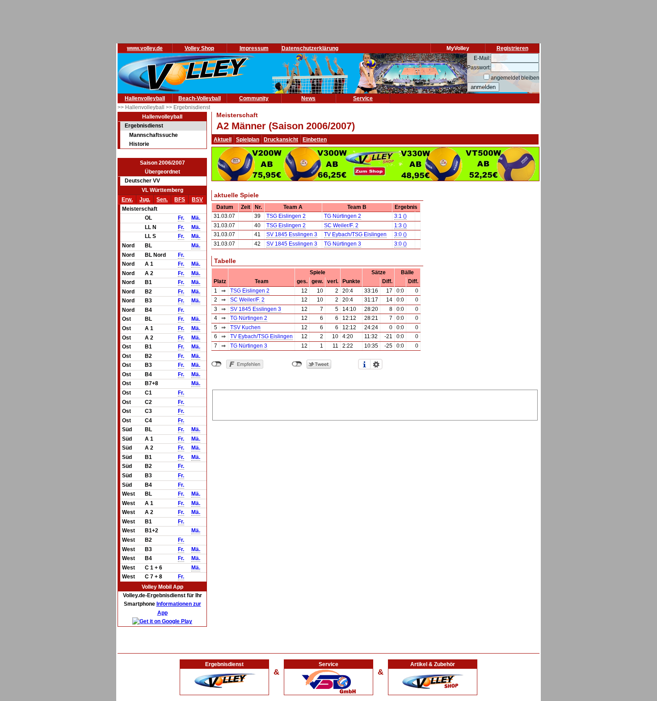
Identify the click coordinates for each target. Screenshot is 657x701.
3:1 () (400, 216)
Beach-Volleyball (199, 98)
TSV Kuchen (245, 327)
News (308, 98)
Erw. (127, 199)
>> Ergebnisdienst (188, 107)
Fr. (181, 218)
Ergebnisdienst (144, 126)
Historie (139, 144)
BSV (197, 199)
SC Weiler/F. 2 (341, 225)
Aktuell (223, 139)
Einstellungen (376, 364)
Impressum (254, 48)
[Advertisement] (375, 403)
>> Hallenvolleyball (142, 107)
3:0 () (400, 234)
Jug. (144, 199)
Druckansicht (281, 139)
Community (254, 98)
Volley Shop (199, 48)
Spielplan (247, 139)
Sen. (162, 199)
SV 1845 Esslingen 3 (291, 234)
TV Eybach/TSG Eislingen (355, 234)
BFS (179, 199)
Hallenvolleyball (145, 98)
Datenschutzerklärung (310, 48)
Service (363, 98)
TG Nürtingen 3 (342, 244)
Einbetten (315, 139)
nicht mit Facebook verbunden (216, 364)
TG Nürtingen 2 (342, 216)
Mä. (195, 218)
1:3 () (400, 225)
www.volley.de (145, 48)
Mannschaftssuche (153, 135)
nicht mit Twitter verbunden (297, 364)
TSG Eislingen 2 (286, 216)
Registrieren (512, 48)
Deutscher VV (142, 181)
